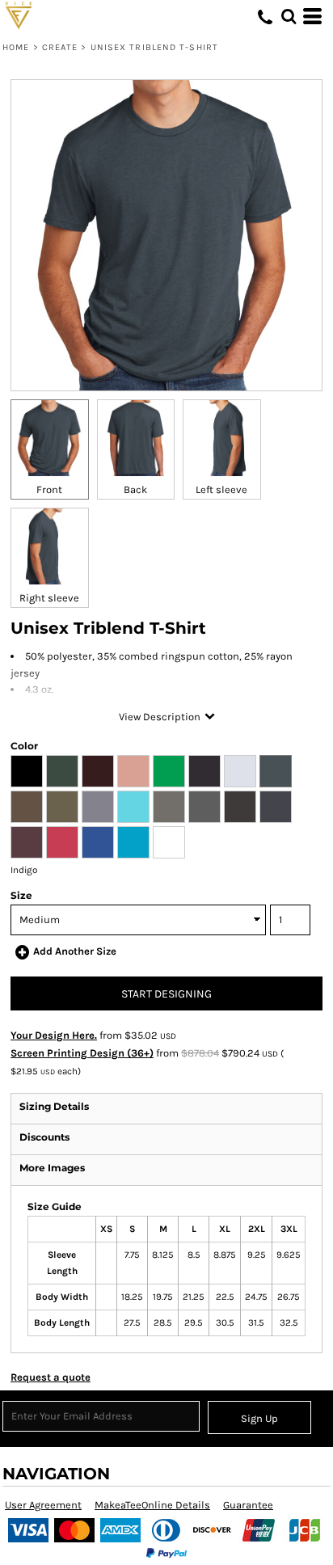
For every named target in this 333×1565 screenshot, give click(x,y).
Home (15, 47)
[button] (288, 16)
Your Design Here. (54, 1035)
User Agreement (43, 1505)
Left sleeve (221, 489)
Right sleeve (49, 598)
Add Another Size (74, 951)
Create (60, 47)
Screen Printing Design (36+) (82, 1053)
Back (135, 489)
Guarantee (248, 1505)
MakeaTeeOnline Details (152, 1505)
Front (49, 489)
